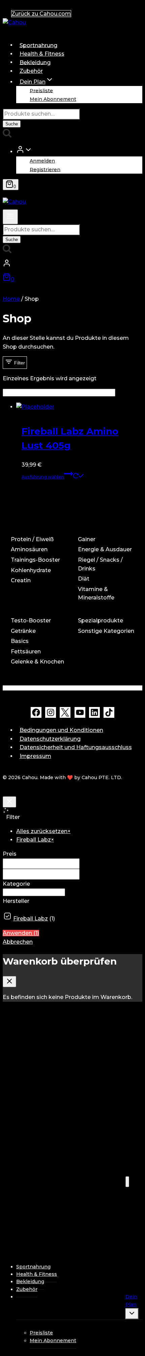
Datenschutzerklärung (50, 739)
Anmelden (42, 161)
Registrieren (45, 169)
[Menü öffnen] (10, 216)
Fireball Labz (30, 918)
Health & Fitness (42, 54)
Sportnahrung (38, 45)
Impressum (35, 756)
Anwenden (21, 933)
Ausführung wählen (43, 476)
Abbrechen (18, 942)
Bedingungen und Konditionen (61, 730)
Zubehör (31, 71)
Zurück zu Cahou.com (41, 13)
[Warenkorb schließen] (9, 981)
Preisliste (41, 90)
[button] (28, 151)
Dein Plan (131, 1300)
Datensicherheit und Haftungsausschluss (76, 747)
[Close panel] (9, 801)
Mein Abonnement (53, 99)
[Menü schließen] (127, 1181)
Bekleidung (35, 62)
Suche (11, 123)
